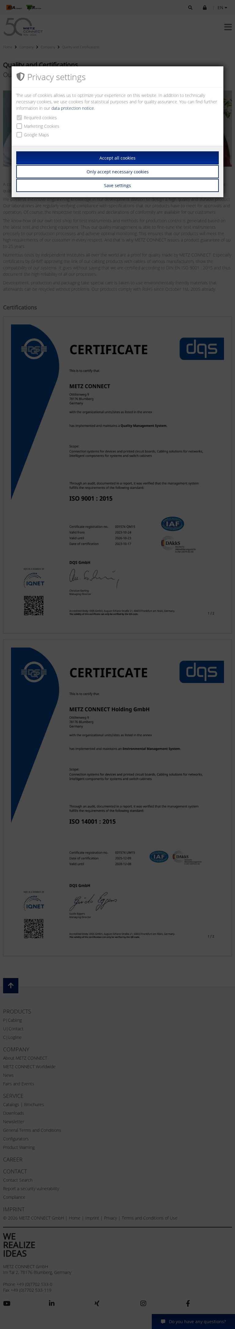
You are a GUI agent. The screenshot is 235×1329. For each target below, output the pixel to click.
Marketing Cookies (41, 126)
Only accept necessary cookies (118, 172)
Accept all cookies (117, 158)
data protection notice (72, 108)
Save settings (117, 185)
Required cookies (40, 117)
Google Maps (36, 135)
